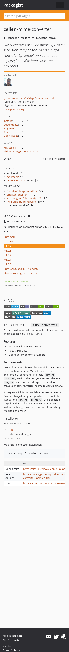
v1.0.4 (7, 246)
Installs (8, 121)
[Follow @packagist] (56, 637)
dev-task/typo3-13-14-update (21, 269)
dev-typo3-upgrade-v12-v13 (20, 273)
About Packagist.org (12, 635)
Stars (7, 132)
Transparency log (14, 109)
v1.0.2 (7, 255)
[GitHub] (63, 637)
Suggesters (10, 128)
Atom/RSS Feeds (11, 639)
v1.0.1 (7, 259)
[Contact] (48, 637)
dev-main (10, 236)
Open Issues (11, 135)
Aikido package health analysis (22, 151)
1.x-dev (8, 241)
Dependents (11, 124)
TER (10, 429)
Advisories (10, 147)
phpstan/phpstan (17, 194)
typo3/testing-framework (21, 201)
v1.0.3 (7, 250)
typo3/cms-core (16, 180)
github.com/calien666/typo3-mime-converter (30, 98)
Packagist (13, 5)
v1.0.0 (7, 264)
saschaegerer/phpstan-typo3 (24, 198)
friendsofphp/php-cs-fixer (22, 191)
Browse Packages (11, 650)
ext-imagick (13, 177)
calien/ (11, 29)
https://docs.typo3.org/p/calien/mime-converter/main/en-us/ (45, 476)
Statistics (7, 645)
